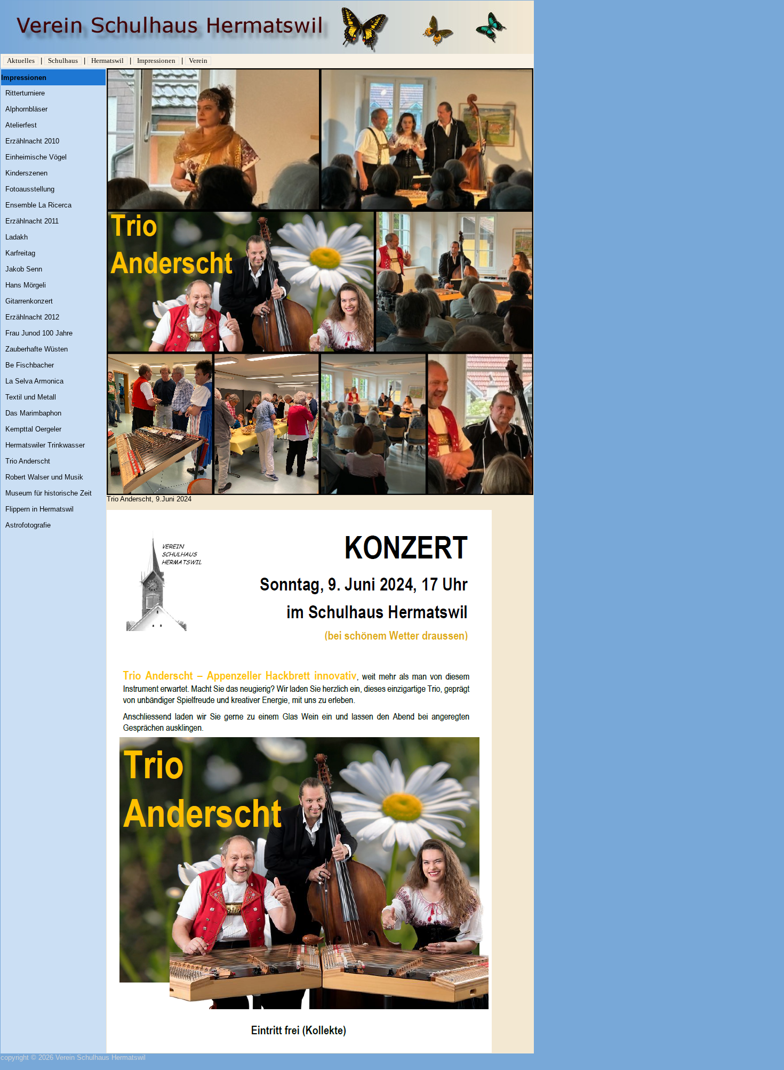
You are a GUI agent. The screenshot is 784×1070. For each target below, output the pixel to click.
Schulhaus (63, 61)
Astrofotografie (28, 525)
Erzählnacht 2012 (32, 317)
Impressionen (156, 61)
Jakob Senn (23, 269)
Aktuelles (21, 61)
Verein (198, 61)
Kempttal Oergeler (33, 429)
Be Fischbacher (29, 365)
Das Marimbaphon (33, 413)
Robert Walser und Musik (44, 477)
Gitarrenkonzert (29, 301)
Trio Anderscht (27, 461)
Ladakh (16, 237)
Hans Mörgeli (25, 285)
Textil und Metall (30, 397)
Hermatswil (107, 61)
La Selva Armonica (34, 381)
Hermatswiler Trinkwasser (45, 445)
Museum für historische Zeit (48, 493)
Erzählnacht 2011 (32, 221)
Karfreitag (20, 253)
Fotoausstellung (29, 189)
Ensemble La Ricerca (38, 205)
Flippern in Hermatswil (39, 509)
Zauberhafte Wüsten (36, 349)
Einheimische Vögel (36, 157)
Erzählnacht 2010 (32, 141)
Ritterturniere (25, 93)
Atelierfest (21, 125)
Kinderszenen (26, 173)
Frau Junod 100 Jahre (39, 333)
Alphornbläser (26, 109)
